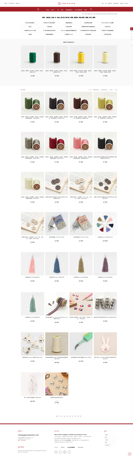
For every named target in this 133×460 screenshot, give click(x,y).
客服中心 (126, 3)
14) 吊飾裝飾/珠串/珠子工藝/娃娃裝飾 (88, 30)
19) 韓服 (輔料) (88, 34)
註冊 (106, 3)
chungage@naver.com (76, 438)
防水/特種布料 (78, 9)
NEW (47, 9)
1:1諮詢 (106, 439)
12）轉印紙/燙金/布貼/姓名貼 (49, 30)
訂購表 (106, 434)
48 (75, 416)
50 (80, 416)
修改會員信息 (116, 3)
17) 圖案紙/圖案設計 (49, 34)
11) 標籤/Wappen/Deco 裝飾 (30, 30)
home (83, 13)
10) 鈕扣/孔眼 (107, 26)
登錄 (103, 3)
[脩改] (131, 36)
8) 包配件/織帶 (69, 26)
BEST (52, 9)
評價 (106, 437)
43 (62, 416)
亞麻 (62, 9)
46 (70, 416)
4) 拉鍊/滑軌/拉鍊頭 (88, 22)
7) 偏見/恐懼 (49, 26)
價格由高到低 (104, 89)
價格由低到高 (96, 89)
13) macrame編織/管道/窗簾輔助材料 (69, 30)
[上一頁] (54, 416)
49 (78, 416)
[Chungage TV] (131, 41)
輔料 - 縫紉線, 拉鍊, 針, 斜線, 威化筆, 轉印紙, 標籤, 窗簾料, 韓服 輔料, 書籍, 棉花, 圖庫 (101, 13)
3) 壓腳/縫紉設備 (68, 22)
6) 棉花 (29, 26)
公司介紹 (56, 447)
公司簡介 (5, 3)
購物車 (109, 3)
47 (72, 416)
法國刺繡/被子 (69, 9)
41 (57, 416)
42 (59, 416)
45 (67, 416)
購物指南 (63, 447)
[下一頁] (83, 416)
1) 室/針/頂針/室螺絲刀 (30, 22)
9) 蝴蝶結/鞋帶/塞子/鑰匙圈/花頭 (88, 26)
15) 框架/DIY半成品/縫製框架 (107, 30)
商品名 (111, 89)
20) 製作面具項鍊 (107, 34)
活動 (106, 442)
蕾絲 (85, 9)
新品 (116, 89)
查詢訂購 (122, 3)
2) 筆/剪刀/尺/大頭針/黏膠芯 (49, 22)
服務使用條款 (80, 447)
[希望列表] (131, 39)
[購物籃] (131, 33)
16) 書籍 (30, 34)
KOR (18, 3)
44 (64, 416)
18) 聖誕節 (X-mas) (69, 34)
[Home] (131, 30)
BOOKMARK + (12, 3)
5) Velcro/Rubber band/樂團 (107, 22)
